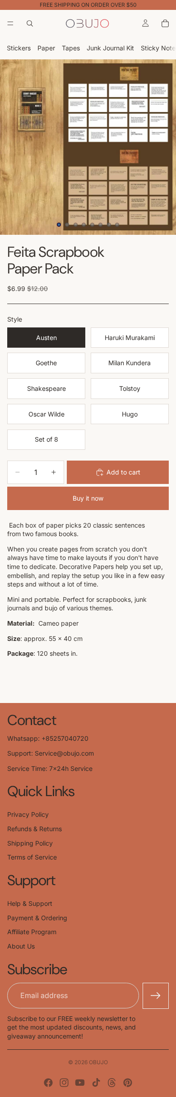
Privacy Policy (28, 814)
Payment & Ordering (37, 918)
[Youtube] (79, 1082)
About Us (21, 946)
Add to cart (123, 472)
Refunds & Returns (34, 829)
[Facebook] (48, 1082)
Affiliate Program (31, 932)
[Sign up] (156, 996)
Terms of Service (32, 857)
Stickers (19, 48)
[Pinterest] (127, 1082)
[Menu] (10, 23)
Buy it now (88, 498)
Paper (46, 48)
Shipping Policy (30, 843)
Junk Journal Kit (110, 48)
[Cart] (165, 23)
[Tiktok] (96, 1082)
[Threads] (112, 1082)
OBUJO (98, 1062)
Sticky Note (158, 48)
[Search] (30, 23)
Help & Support (29, 903)
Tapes (71, 48)
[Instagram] (64, 1082)
